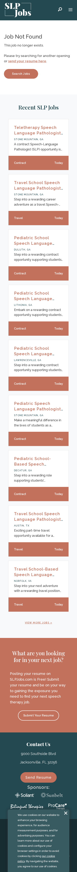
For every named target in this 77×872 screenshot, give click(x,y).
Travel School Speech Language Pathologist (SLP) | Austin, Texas (37, 519)
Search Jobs (21, 73)
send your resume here (27, 61)
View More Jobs (37, 622)
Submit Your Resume (38, 715)
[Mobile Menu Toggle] (70, 10)
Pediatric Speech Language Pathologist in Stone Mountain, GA (37, 409)
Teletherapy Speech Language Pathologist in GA (37, 133)
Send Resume (38, 777)
